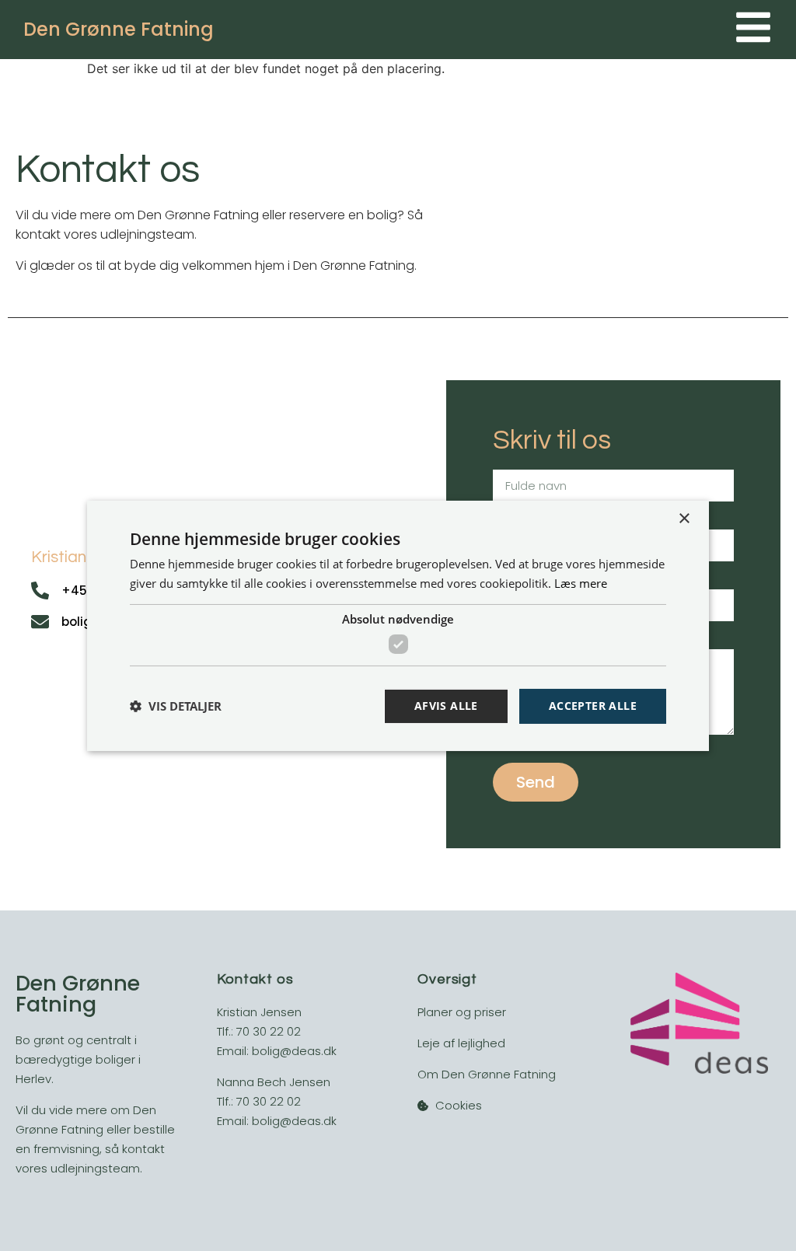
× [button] (684, 518)
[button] (176, 706)
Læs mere (580, 583)
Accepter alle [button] (593, 705)
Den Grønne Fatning (118, 29)
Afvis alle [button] (446, 705)
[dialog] (398, 625)
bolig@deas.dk (294, 1051)
